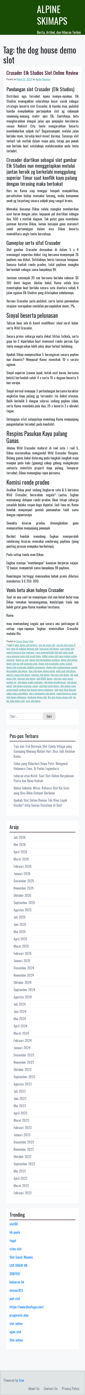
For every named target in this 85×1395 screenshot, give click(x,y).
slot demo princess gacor (25, 686)
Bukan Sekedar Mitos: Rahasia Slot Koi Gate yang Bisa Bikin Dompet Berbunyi (41, 790)
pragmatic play (18, 1315)
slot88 (13, 1223)
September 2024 (24, 989)
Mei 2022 (20, 1171)
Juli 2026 (20, 837)
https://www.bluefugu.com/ (26, 1306)
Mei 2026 (20, 844)
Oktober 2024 (23, 982)
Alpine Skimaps (52, 14)
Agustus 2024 (23, 996)
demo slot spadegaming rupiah (61, 667)
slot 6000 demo (44, 678)
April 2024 (20, 1025)
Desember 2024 (24, 967)
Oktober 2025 (22, 895)
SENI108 (14, 1273)
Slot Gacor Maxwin (21, 1257)
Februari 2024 (23, 1040)
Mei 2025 (20, 931)
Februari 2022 (23, 1192)
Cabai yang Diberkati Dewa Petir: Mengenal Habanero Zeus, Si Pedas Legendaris (41, 766)
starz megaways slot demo (42, 693)
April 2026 (20, 851)
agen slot (15, 1331)
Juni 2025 (20, 924)
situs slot (15, 1248)
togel (12, 1240)
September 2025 (24, 902)
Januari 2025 (22, 960)
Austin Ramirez (43, 79)
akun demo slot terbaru (25, 645)
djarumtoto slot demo (16, 671)
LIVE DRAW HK (18, 1265)
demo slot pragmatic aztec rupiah (55, 663)
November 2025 (24, 888)
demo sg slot (22, 660)
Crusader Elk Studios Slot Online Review (42, 72)
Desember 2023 (24, 1055)
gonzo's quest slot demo (18, 674)
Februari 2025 (23, 953)
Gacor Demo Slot (24, 641)
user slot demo (33, 701)
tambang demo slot (37, 697)
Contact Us (51, 1388)
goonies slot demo (40, 674)
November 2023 (24, 1062)
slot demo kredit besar (55, 682)
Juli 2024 (20, 1004)
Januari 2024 (22, 1047)
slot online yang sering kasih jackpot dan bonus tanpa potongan (41, 687)
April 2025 (20, 938)
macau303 (16, 1290)
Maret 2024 (21, 1033)
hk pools (14, 1232)
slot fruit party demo (49, 686)
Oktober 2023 (22, 1069)
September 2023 (24, 1076)
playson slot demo (26, 678)
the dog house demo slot (60, 697)
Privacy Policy (70, 1388)
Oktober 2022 (22, 1156)
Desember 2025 (24, 880)
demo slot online (69, 660)
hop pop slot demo (60, 674)
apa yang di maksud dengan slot (22, 648)
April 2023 (20, 1113)
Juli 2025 (20, 917)
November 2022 (24, 1149)
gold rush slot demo (66, 671)
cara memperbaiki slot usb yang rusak (54, 652)
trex (21, 1380)
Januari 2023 (22, 1134)
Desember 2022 (24, 1142)
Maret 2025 (21, 946)
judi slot (14, 1298)
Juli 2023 (20, 1091)
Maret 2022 (21, 1185)
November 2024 (24, 975)
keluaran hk (16, 1282)
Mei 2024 (20, 1018)
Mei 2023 (20, 1105)
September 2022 (24, 1163)
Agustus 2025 (23, 909)
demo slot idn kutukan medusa (45, 660)
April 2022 (20, 1178)
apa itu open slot (47, 645)
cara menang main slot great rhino (23, 656)
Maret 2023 (21, 1120)
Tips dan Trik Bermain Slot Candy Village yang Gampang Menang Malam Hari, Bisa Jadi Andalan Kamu (44, 751)
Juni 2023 (20, 1098)
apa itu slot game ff (65, 645)
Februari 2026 (23, 866)
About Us (34, 1388)
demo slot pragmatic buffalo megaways (25, 667)
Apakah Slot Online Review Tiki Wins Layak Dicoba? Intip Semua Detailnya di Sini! (40, 803)
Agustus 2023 (23, 1084)
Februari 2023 (23, 1127)
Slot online (16, 1340)
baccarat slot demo (49, 648)
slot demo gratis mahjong (30, 682)
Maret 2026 (21, 859)
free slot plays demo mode (42, 671)
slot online (16, 1323)
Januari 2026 (22, 873)
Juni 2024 (20, 1011)
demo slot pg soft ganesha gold (21, 663)
